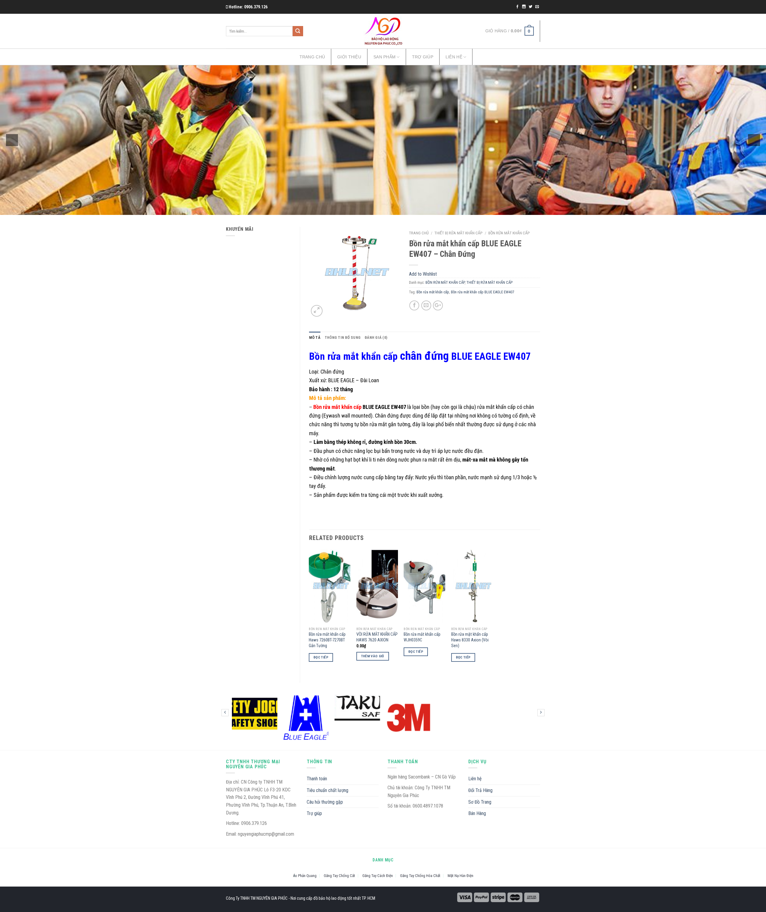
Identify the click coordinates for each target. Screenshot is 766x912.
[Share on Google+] (438, 305)
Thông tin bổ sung (343, 337)
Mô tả (314, 337)
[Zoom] (317, 311)
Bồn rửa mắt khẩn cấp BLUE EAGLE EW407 (482, 292)
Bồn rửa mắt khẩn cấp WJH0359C (422, 637)
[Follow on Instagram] (524, 7)
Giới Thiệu (349, 56)
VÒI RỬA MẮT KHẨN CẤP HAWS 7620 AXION (377, 637)
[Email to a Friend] (426, 305)
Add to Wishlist (390, 248)
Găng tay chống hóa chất (420, 875)
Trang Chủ (312, 56)
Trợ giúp (422, 56)
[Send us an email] (537, 7)
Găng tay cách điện (377, 875)
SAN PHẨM (384, 56)
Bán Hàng (477, 813)
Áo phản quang (305, 875)
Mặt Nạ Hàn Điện (460, 875)
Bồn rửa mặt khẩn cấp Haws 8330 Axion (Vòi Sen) (470, 640)
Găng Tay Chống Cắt (339, 875)
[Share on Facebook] (414, 305)
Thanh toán (317, 779)
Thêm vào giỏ (372, 656)
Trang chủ (419, 232)
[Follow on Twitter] (531, 7)
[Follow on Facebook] (518, 7)
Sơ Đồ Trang (479, 802)
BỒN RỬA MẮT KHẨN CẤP (509, 232)
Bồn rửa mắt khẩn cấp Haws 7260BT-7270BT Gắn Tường (327, 640)
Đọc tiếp (321, 657)
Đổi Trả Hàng (480, 790)
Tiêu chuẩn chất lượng (327, 790)
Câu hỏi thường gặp (325, 802)
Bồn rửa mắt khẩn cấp (433, 292)
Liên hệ (454, 56)
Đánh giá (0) (376, 337)
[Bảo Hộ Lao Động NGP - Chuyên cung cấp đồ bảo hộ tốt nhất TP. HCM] (383, 31)
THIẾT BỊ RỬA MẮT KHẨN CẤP (458, 232)
